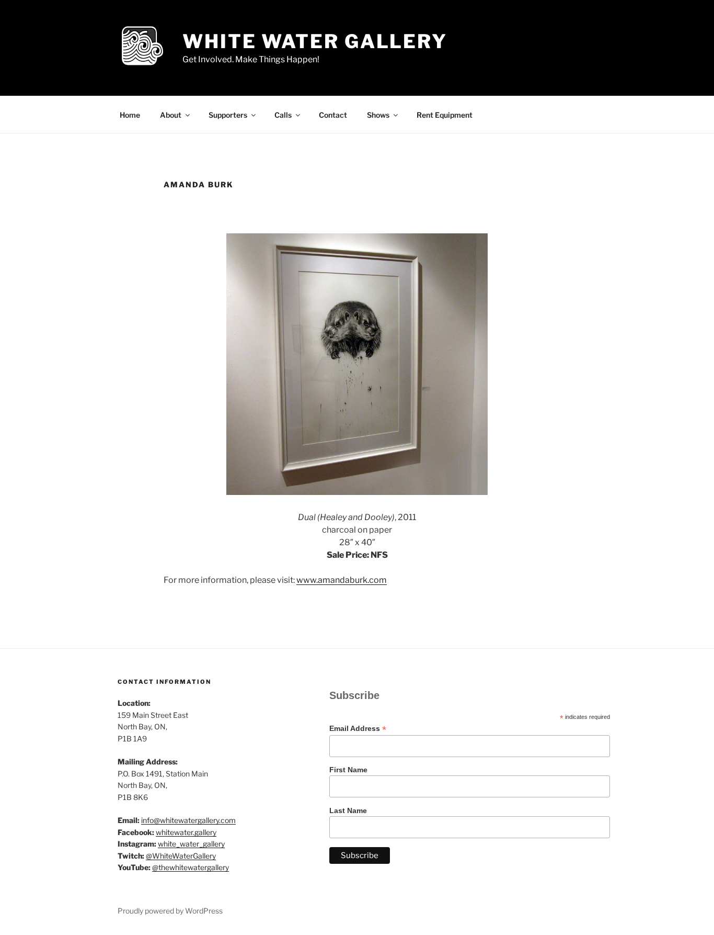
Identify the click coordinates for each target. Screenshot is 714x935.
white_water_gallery (191, 843)
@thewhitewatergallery (190, 867)
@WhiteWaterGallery (181, 855)
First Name (348, 769)
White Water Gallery (314, 41)
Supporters (228, 114)
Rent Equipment (445, 114)
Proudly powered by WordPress (170, 910)
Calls (283, 114)
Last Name (348, 810)
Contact (333, 114)
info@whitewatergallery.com (188, 820)
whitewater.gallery (186, 832)
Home (130, 114)
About (170, 114)
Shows (378, 114)
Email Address (357, 729)
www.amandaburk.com (341, 580)
